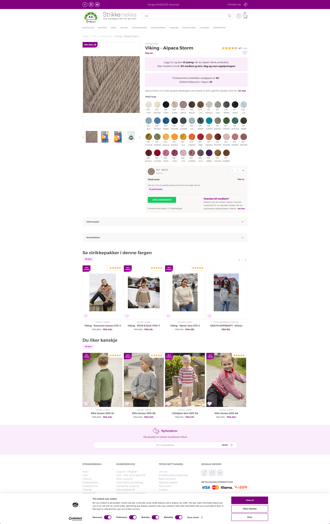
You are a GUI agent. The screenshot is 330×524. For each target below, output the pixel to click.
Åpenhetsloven (167, 478)
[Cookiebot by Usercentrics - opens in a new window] (75, 519)
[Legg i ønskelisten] (245, 53)
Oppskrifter (219, 28)
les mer (242, 91)
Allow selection (250, 509)
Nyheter (102, 28)
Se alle (88, 259)
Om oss (163, 471)
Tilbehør (173, 28)
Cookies (163, 489)
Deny (249, 517)
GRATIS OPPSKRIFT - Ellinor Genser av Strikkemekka (226, 326)
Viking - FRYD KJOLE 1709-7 (144, 325)
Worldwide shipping (127, 486)
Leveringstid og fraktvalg (129, 482)
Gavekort (204, 28)
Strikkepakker (139, 28)
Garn (113, 28)
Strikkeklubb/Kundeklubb (173, 475)
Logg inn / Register (126, 471)
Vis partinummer (155, 189)
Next (139, 137)
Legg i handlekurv (162, 200)
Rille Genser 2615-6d (226, 413)
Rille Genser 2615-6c (102, 413)
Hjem (85, 36)
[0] (244, 16)
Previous (83, 137)
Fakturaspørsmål (125, 489)
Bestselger (88, 28)
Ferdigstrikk (189, 28)
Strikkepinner (158, 28)
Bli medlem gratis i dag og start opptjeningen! (208, 66)
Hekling (124, 28)
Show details (193, 517)
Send (225, 445)
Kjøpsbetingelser (168, 482)
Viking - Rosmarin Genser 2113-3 (102, 325)
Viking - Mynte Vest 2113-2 (185, 325)
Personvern (165, 486)
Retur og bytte (124, 478)
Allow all (250, 500)
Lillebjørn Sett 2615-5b (185, 413)
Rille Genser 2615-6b (143, 413)
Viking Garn (105, 36)
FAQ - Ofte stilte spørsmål (130, 475)
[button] (90, 18)
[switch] (133, 517)
